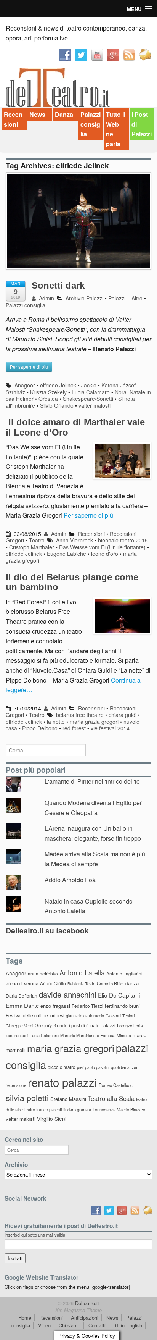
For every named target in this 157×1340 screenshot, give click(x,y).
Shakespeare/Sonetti (88, 398)
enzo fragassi (55, 1005)
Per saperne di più (88, 515)
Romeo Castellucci (116, 1085)
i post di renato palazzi (92, 1025)
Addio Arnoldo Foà (70, 879)
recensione (16, 1085)
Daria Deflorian (21, 995)
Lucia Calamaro (91, 392)
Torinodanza (104, 1109)
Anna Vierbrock (74, 540)
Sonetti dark (58, 285)
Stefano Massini (68, 1099)
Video (44, 1325)
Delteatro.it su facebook (47, 930)
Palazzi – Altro (125, 298)
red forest (74, 728)
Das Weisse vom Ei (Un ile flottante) (102, 547)
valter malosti (94, 405)
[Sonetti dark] (78, 224)
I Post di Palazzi (141, 124)
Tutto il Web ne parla (115, 129)
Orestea (48, 398)
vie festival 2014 (110, 728)
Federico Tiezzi (87, 1006)
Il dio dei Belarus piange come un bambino (72, 582)
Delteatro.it (86, 1303)
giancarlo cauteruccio (85, 1016)
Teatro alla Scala (111, 1098)
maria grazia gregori (94, 721)
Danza (64, 114)
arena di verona (22, 983)
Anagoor (24, 385)
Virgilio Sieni (51, 1118)
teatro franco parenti (43, 1109)
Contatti (97, 1325)
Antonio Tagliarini (124, 973)
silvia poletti (27, 1097)
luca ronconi (17, 1035)
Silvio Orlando (57, 405)
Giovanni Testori (120, 1016)
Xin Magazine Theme (78, 1310)
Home (24, 1317)
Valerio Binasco (131, 1109)
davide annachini (67, 994)
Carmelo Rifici (110, 983)
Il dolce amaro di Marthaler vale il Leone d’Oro (75, 427)
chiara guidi (122, 714)
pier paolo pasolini (93, 1067)
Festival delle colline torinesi (35, 1015)
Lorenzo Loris (130, 1025)
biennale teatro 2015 (123, 540)
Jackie (88, 385)
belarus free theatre (80, 714)
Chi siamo (69, 1325)
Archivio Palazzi (84, 298)
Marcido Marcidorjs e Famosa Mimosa (95, 1035)
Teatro (37, 540)
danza (132, 983)
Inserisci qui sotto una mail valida (35, 1235)
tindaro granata (77, 1109)
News (37, 114)
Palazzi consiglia (90, 124)
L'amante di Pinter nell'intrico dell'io (92, 781)
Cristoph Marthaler (31, 547)
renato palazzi (62, 1082)
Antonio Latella (82, 972)
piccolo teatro (61, 1067)
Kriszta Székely (48, 392)
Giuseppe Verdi (19, 1025)
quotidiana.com (124, 1067)
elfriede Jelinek (58, 385)
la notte (56, 721)
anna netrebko (43, 973)
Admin (45, 298)
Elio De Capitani (119, 995)
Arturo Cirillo (53, 983)
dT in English (128, 1325)
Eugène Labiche (66, 553)
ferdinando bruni (122, 1005)
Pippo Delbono (40, 728)
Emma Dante (22, 1005)
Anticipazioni (84, 1317)
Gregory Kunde (51, 1025)
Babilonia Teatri (81, 983)
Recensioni (13, 119)
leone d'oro (104, 553)
